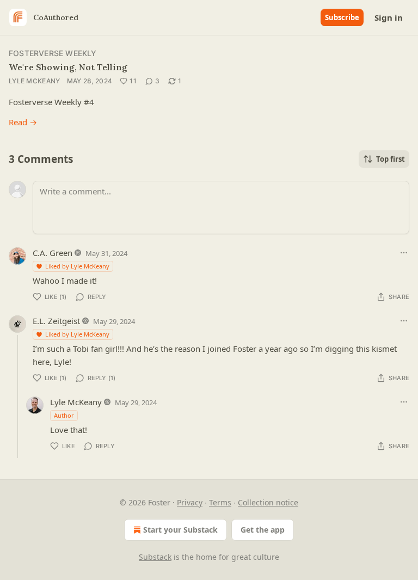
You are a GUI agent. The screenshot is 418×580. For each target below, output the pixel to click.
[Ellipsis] (404, 252)
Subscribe (342, 17)
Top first (390, 159)
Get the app (263, 529)
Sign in (388, 17)
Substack (155, 557)
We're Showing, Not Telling (68, 67)
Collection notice (268, 502)
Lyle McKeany (34, 81)
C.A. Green (52, 252)
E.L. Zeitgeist (56, 320)
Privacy (189, 502)
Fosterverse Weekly (53, 53)
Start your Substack (180, 529)
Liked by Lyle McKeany (77, 266)
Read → (23, 122)
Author (64, 415)
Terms (220, 502)
